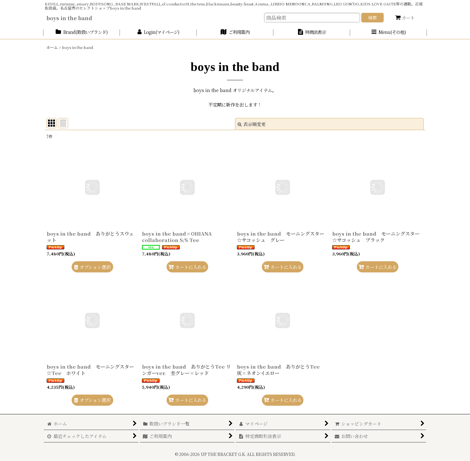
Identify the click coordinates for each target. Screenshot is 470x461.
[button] (388, 32)
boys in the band (69, 18)
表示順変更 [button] (254, 124)
